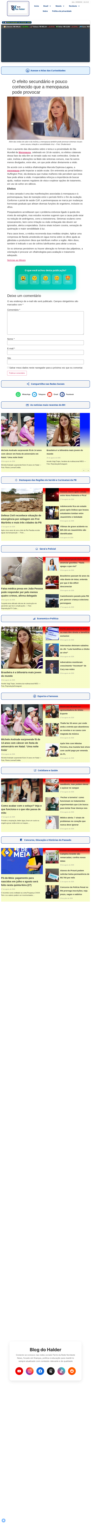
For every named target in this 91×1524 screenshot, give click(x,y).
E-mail (11, 348)
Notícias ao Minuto (16, 260)
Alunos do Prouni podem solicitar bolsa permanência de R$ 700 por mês (74, 874)
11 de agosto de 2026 (67, 881)
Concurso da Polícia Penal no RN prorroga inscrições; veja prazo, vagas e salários (74, 890)
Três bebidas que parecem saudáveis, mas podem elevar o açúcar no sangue (74, 784)
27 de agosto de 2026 (8, 527)
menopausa (13, 170)
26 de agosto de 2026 (67, 738)
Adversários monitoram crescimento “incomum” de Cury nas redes (73, 665)
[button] (24, 394)
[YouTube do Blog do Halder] (19, 1371)
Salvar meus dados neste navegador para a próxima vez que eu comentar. (46, 368)
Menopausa (25, 152)
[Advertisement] (45, 45)
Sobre (45, 11)
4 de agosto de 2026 (66, 537)
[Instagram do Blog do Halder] (30, 1371)
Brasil (45, 6)
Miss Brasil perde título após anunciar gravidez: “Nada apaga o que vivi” (73, 562)
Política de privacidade (61, 11)
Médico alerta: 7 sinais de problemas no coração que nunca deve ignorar (73, 821)
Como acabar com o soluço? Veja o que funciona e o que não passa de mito (21, 809)
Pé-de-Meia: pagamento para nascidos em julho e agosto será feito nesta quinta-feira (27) (19, 881)
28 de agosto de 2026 (14, 458)
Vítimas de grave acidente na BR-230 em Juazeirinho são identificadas (74, 530)
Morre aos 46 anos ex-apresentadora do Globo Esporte (71, 710)
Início (36, 6)
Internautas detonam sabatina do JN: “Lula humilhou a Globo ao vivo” (75, 649)
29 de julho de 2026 (66, 898)
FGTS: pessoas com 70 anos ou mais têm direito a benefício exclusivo (74, 632)
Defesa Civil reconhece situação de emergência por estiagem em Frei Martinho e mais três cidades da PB (21, 519)
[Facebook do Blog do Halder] (40, 1371)
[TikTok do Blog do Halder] (61, 1371)
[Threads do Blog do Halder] (51, 1371)
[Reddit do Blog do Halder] (72, 1371)
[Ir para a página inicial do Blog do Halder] (18, 8)
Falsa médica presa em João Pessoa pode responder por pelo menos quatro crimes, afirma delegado (22, 592)
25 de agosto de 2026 (67, 521)
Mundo (59, 6)
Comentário (13, 310)
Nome (11, 339)
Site (9, 358)
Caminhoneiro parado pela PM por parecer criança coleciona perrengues (74, 599)
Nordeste (73, 6)
